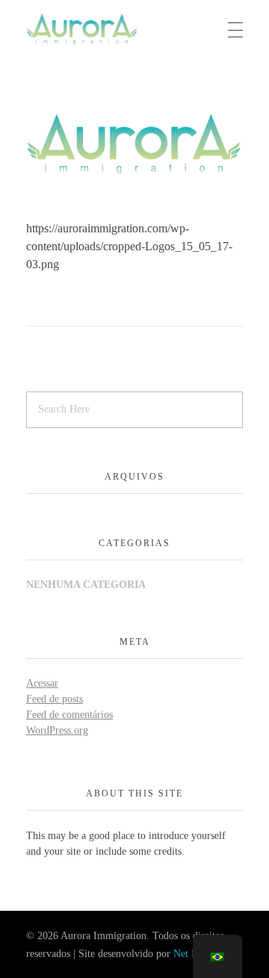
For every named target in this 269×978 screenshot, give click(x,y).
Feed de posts (54, 699)
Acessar (42, 683)
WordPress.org (57, 730)
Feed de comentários (69, 714)
